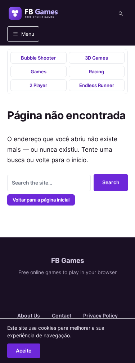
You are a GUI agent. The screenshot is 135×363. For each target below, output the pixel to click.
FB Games (67, 260)
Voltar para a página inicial (41, 200)
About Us (28, 315)
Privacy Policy (100, 315)
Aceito (24, 350)
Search (111, 182)
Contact (61, 315)
